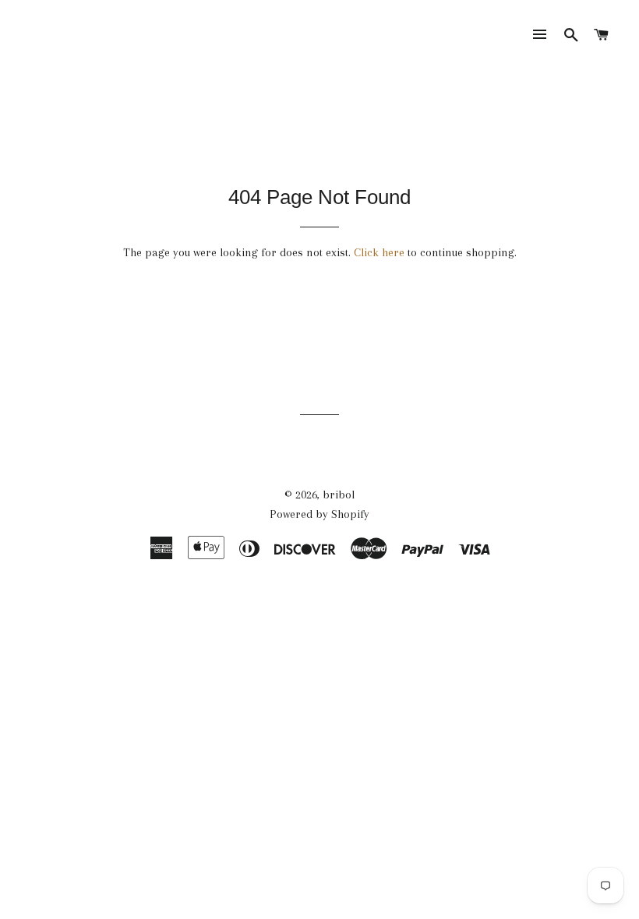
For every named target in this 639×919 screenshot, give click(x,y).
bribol (339, 495)
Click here (379, 252)
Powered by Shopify (319, 514)
